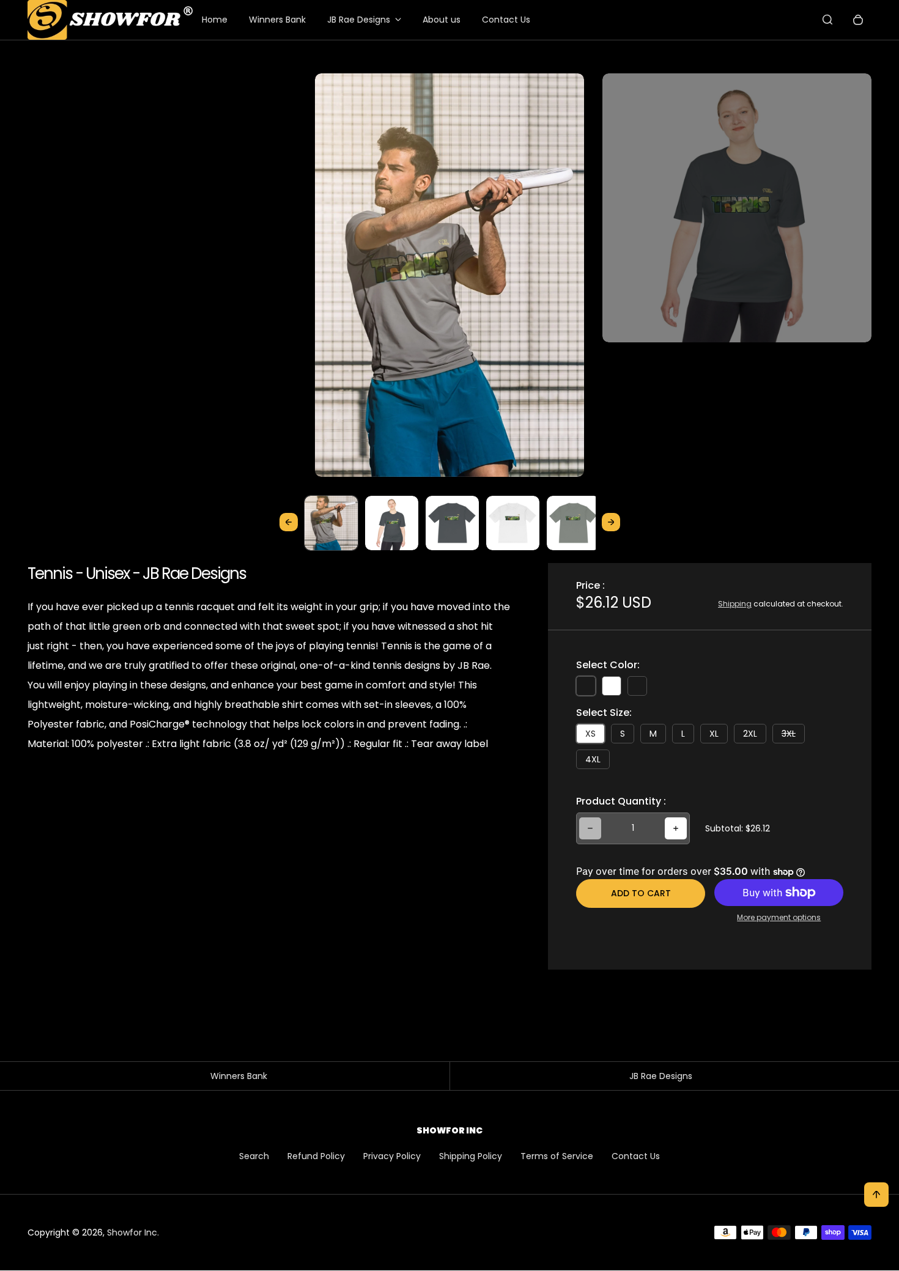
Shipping (735, 604)
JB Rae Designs (358, 19)
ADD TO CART (641, 893)
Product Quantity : (621, 801)
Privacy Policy (392, 1156)
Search (254, 1156)
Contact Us (506, 19)
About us (442, 19)
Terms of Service (556, 1156)
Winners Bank (277, 19)
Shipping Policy (470, 1156)
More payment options (779, 917)
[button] (331, 522)
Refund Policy (316, 1156)
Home (215, 19)
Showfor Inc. (133, 1232)
